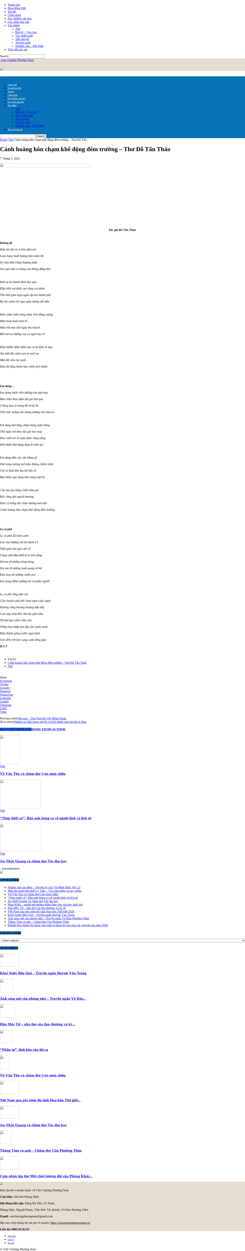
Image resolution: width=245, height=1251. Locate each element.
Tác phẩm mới (24, 35)
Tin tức (12, 11)
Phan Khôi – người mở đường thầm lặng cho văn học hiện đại (45, 904)
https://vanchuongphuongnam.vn (70, 1222)
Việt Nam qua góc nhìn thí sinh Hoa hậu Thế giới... (40, 1100)
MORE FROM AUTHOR (48, 729)
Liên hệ (10, 1240)
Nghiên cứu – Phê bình (29, 46)
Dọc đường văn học (20, 18)
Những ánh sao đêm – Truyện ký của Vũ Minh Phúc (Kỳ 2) (44, 887)
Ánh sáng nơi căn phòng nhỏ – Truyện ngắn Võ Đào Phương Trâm (48, 918)
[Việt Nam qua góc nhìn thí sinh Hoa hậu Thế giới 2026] (9, 1092)
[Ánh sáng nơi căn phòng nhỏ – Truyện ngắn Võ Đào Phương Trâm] (6, 991)
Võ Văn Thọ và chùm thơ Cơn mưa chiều (33, 774)
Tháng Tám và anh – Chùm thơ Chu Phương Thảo (38, 921)
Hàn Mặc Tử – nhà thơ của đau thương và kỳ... (37, 1024)
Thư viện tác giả (17, 49)
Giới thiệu (12, 1236)
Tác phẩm (14, 25)
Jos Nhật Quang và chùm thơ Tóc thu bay (33, 861)
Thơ (17, 28)
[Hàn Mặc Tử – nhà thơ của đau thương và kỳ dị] (7, 1016)
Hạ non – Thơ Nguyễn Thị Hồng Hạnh (42, 718)
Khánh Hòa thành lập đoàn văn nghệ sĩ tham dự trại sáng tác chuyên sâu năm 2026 (58, 925)
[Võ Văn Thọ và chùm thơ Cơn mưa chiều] (10, 762)
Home (3, 139)
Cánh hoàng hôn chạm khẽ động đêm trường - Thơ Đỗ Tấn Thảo (47, 662)
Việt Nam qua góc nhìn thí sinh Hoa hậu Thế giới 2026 (41, 911)
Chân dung (14, 15)
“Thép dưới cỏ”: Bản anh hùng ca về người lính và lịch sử (45, 818)
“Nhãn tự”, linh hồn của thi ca (24, 1050)
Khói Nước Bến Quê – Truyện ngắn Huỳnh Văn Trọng (41, 915)
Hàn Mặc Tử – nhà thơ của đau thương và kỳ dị (36, 908)
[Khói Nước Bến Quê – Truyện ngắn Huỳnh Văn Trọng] (9, 965)
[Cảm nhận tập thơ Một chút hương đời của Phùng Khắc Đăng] (9, 1168)
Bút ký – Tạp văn (26, 32)
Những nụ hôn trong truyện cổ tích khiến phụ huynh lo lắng (50, 721)
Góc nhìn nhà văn (18, 22)
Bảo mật (11, 1243)
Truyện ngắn (23, 42)
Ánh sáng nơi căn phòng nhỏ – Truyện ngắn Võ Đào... (43, 999)
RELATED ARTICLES (16, 729)
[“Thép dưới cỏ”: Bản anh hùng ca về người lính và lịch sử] (20, 807)
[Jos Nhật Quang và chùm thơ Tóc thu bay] (21, 850)
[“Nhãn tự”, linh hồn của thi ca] (6, 1042)
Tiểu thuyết (22, 39)
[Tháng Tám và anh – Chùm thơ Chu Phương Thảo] (5, 1143)
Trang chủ (14, 4)
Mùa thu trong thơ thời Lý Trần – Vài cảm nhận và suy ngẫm (44, 890)
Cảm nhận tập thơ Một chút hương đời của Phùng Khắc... (46, 1176)
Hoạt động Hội (17, 8)
